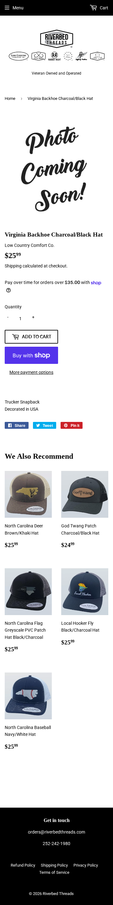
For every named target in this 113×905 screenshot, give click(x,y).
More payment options (31, 372)
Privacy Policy (85, 865)
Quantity (13, 306)
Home (10, 98)
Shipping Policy (54, 865)
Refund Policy (23, 865)
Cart (103, 7)
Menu (18, 7)
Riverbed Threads (58, 893)
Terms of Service (54, 872)
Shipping (13, 265)
